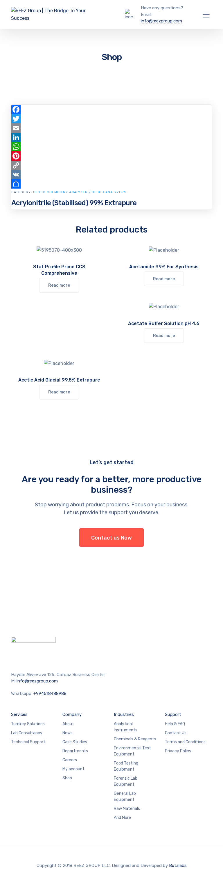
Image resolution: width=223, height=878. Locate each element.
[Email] (111, 128)
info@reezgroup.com (161, 21)
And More (122, 817)
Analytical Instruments (125, 726)
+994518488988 (49, 693)
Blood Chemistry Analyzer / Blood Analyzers (79, 192)
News (67, 732)
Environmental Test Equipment (132, 751)
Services (19, 714)
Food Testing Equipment (126, 766)
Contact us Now (111, 538)
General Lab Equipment (125, 796)
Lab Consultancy (26, 732)
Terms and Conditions (185, 741)
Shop (67, 778)
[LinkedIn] (111, 137)
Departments (75, 750)
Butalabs (178, 865)
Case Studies (74, 741)
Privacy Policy (178, 750)
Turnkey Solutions (28, 723)
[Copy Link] (111, 165)
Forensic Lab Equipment (125, 781)
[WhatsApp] (111, 146)
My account (73, 769)
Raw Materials (127, 808)
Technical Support (28, 741)
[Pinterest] (111, 156)
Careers (69, 760)
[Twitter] (111, 118)
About (68, 723)
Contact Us (175, 732)
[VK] (111, 174)
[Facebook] (111, 109)
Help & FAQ (175, 723)
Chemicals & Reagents (135, 739)
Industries (124, 714)
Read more (59, 285)
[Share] (111, 184)
